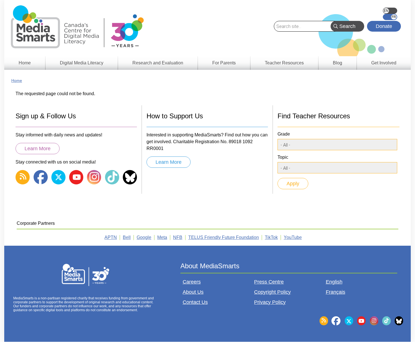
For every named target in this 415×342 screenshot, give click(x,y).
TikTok (271, 237)
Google (144, 237)
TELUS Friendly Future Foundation (223, 237)
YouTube (293, 237)
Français (390, 17)
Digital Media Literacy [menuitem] (81, 62)
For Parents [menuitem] (224, 62)
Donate (384, 26)
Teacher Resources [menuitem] (284, 62)
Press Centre (269, 282)
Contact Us (195, 302)
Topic (283, 157)
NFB (177, 237)
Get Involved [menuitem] (383, 62)
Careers (192, 282)
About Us (193, 292)
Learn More (38, 148)
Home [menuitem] (25, 62)
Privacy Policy (270, 302)
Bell (127, 237)
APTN (110, 237)
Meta (162, 237)
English (390, 11)
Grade (284, 134)
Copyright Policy (272, 292)
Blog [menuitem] (337, 62)
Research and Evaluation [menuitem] (157, 62)
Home (16, 80)
